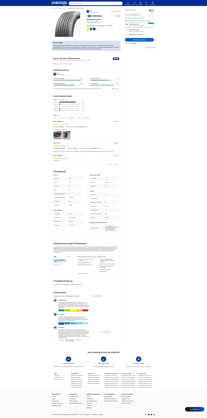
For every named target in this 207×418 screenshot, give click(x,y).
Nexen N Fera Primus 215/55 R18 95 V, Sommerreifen (128, 387)
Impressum (94, 414)
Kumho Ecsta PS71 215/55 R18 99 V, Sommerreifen (128, 383)
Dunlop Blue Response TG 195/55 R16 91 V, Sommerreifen (145, 381)
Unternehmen (55, 401)
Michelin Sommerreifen (76, 379)
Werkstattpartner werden (76, 403)
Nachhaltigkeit (108, 396)
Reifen (53, 8)
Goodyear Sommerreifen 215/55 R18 (111, 387)
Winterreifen (57, 375)
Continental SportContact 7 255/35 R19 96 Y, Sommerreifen (145, 387)
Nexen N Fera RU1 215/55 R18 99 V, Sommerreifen (128, 377)
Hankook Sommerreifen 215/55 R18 (111, 385)
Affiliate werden (73, 401)
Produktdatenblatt (105, 332)
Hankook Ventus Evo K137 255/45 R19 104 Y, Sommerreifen (145, 379)
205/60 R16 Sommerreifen (94, 375)
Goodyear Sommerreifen (76, 385)
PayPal (88, 396)
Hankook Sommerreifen (76, 383)
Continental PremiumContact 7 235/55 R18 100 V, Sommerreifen (145, 375)
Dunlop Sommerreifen (76, 387)
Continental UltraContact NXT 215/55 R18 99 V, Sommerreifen (128, 385)
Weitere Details (115, 88)
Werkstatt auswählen (139, 40)
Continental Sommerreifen (77, 375)
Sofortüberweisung (92, 401)
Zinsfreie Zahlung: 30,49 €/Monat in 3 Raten (139, 20)
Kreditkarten (90, 398)
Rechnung (89, 403)
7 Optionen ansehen (150, 47)
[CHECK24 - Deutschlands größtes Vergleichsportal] (59, 3)
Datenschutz (87, 414)
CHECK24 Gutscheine (127, 401)
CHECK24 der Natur (110, 401)
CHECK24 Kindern (110, 398)
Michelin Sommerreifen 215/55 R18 (111, 381)
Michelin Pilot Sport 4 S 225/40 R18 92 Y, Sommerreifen (145, 385)
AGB (81, 414)
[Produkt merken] (116, 16)
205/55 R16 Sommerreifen (94, 381)
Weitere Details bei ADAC (83, 273)
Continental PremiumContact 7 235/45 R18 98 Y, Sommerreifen (145, 377)
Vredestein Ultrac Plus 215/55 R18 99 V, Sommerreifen (128, 379)
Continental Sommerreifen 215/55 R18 (111, 377)
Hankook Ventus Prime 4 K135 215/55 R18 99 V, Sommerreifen (128, 375)
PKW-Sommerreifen (61, 8)
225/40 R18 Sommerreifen (94, 379)
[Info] (58, 178)
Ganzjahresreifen (58, 377)
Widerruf (101, 414)
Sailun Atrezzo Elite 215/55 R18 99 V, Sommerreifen (128, 381)
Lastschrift (89, 405)
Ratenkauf (89, 407)
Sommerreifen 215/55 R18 (110, 375)
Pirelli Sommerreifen (75, 377)
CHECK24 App (125, 398)
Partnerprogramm (74, 396)
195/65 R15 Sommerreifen (93, 377)
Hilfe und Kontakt (126, 396)
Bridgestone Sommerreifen (77, 381)
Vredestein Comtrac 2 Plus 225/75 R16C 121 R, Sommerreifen (145, 383)
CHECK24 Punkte (126, 403)
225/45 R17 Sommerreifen (94, 383)
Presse (53, 398)
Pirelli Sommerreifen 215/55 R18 (111, 379)
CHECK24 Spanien (57, 405)
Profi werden (72, 398)
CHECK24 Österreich (57, 403)
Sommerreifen (57, 379)
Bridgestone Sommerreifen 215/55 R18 (111, 383)
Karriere (54, 396)
